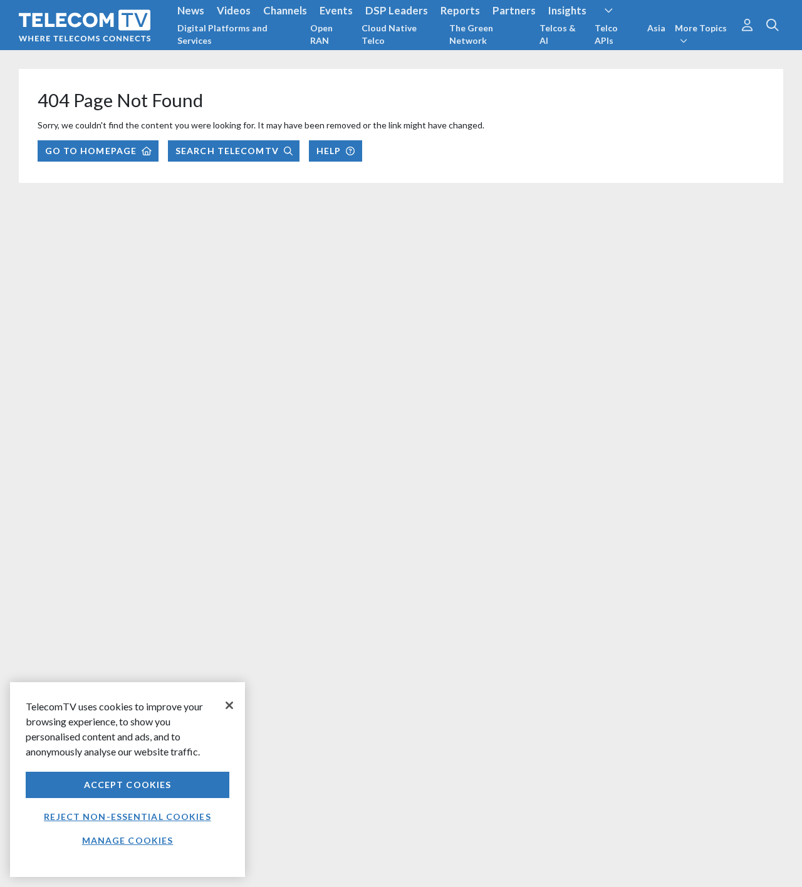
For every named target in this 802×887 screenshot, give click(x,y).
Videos (234, 10)
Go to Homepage (91, 150)
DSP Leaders (396, 10)
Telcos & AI (557, 34)
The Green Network (471, 34)
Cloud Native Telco (389, 34)
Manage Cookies (128, 840)
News (190, 10)
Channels (285, 10)
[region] (127, 779)
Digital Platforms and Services (222, 34)
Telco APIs (606, 34)
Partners (514, 10)
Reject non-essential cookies (127, 816)
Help (328, 150)
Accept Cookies (128, 784)
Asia (656, 28)
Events (336, 10)
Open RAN (321, 34)
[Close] (229, 705)
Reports (460, 10)
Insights (567, 10)
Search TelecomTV (227, 150)
